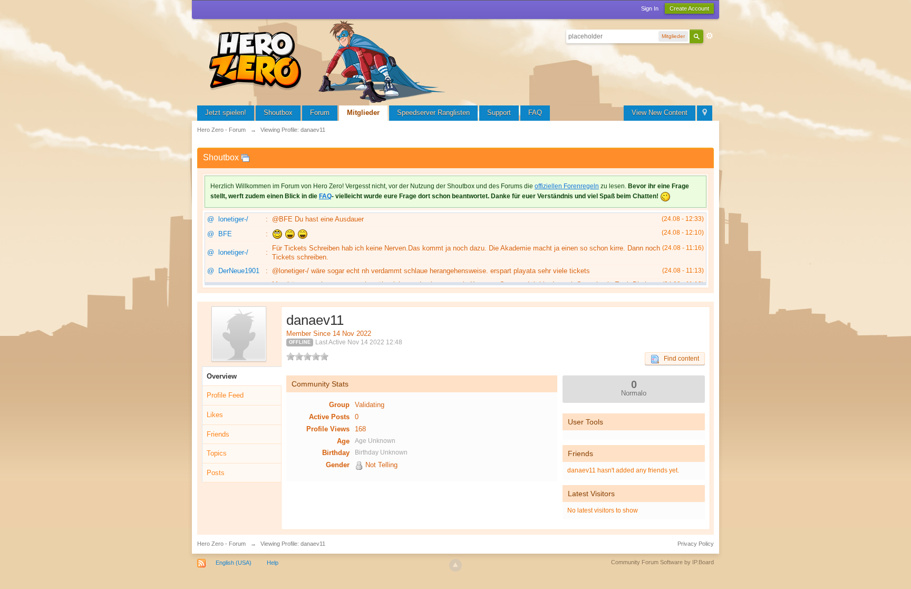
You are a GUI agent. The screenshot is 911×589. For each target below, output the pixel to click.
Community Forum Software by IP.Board (662, 562)
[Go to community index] (329, 60)
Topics (217, 453)
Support (499, 113)
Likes (215, 415)
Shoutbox (278, 113)
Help (272, 562)
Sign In (649, 8)
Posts (216, 473)
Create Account (689, 8)
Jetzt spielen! (225, 113)
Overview (222, 376)
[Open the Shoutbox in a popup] (245, 157)
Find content (679, 358)
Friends (218, 434)
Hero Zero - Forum (221, 543)
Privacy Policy (695, 543)
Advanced (709, 36)
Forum (319, 113)
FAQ (535, 113)
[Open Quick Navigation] (704, 113)
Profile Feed (225, 395)
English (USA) (233, 562)
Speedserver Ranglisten (433, 113)
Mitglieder (363, 113)
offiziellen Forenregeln (567, 186)
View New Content (659, 113)
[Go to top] (455, 565)
